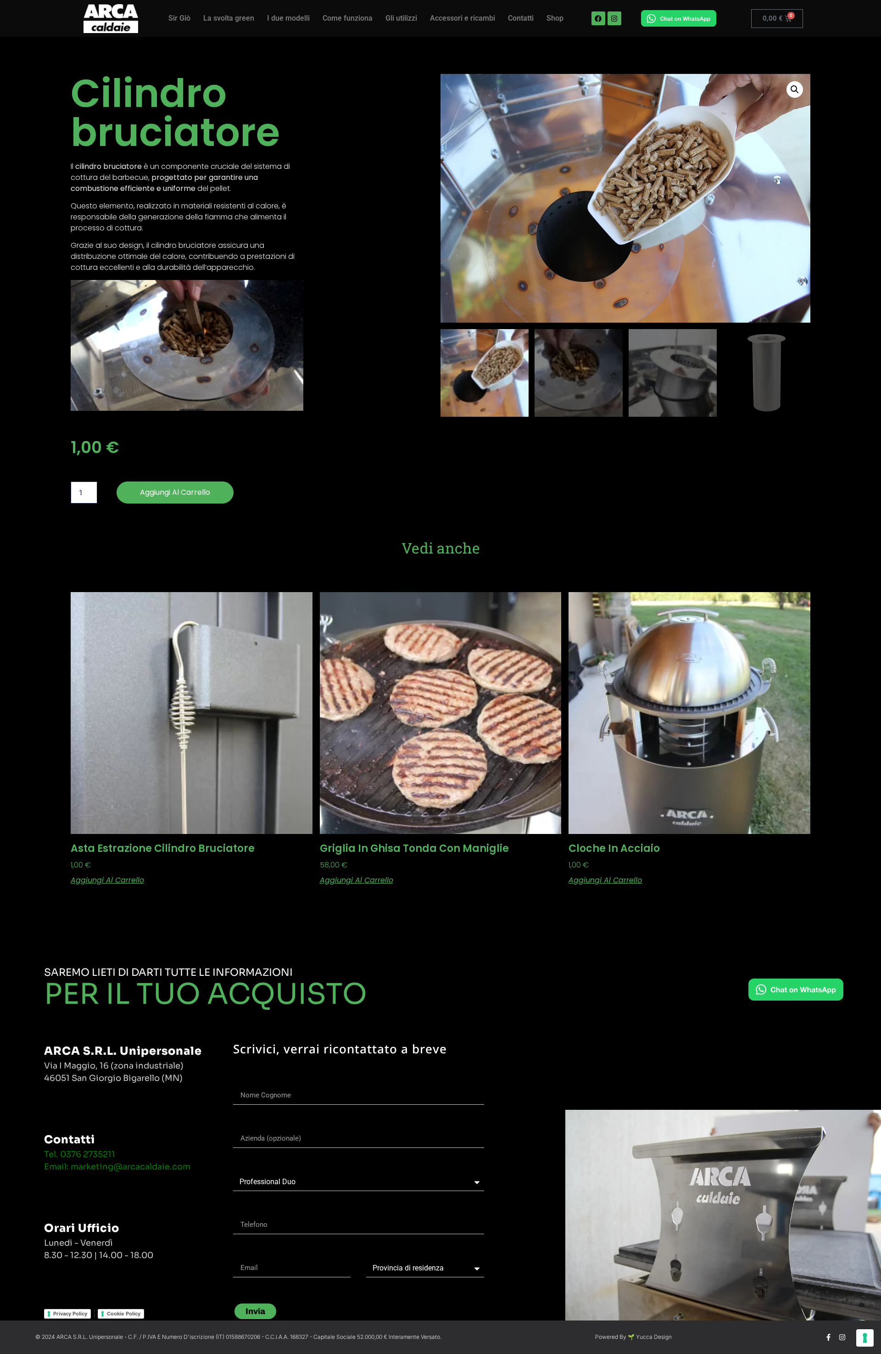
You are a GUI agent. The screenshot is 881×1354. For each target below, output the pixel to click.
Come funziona (348, 18)
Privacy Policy (70, 1313)
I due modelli (288, 18)
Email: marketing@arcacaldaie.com (117, 1167)
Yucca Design (654, 1336)
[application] (187, 345)
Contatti (521, 18)
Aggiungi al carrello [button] (107, 880)
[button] (794, 89)
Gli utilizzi (401, 18)
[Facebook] (598, 18)
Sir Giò (179, 18)
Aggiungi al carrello (175, 492)
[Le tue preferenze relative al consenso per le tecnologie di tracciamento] (865, 1338)
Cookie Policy (123, 1313)
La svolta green (228, 18)
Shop (554, 18)
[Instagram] (614, 18)
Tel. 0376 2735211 (79, 1154)
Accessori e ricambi (462, 18)
